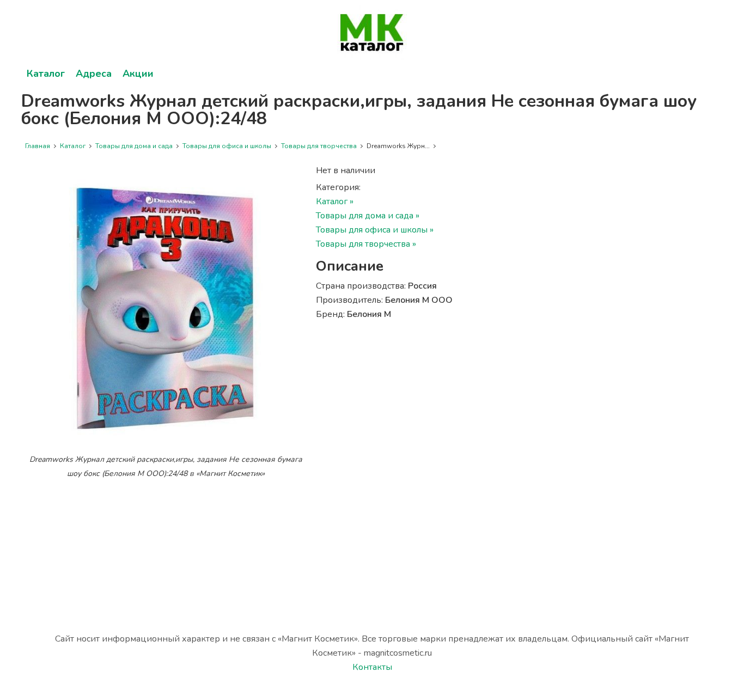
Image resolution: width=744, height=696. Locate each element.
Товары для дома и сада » (367, 216)
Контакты (372, 667)
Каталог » (334, 201)
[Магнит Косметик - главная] (372, 32)
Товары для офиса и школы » (375, 230)
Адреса (94, 73)
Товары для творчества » (366, 244)
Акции (138, 73)
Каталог (46, 73)
